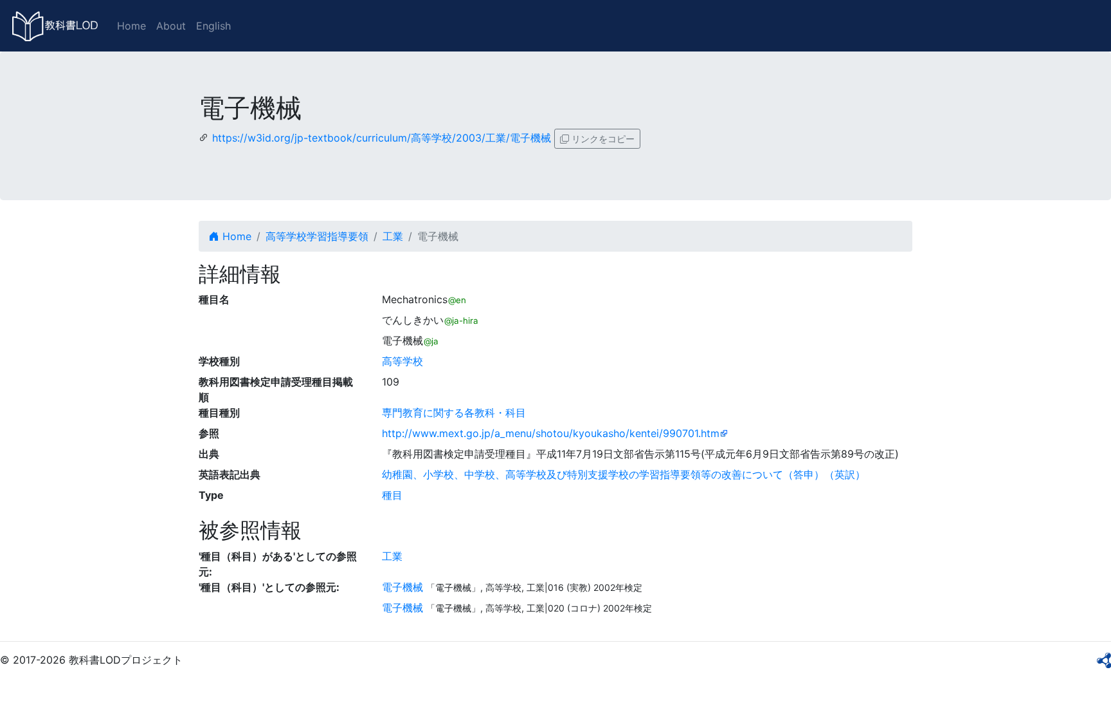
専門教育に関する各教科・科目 (454, 412)
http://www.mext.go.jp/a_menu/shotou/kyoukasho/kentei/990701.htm (550, 433)
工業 (393, 236)
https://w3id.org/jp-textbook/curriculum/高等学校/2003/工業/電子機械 (381, 137)
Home (131, 25)
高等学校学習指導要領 (317, 236)
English (213, 25)
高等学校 (402, 361)
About (171, 25)
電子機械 (402, 587)
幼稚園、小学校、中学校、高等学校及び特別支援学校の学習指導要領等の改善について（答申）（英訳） (623, 474)
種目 (392, 495)
